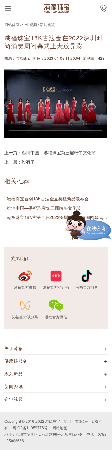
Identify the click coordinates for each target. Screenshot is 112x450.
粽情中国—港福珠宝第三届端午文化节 (59, 152)
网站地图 (59, 427)
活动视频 (47, 24)
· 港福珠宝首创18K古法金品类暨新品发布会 (46, 198)
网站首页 (11, 24)
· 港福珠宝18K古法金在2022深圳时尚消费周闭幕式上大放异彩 (55, 217)
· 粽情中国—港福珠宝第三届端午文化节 (42, 208)
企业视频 (29, 24)
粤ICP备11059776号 (30, 427)
